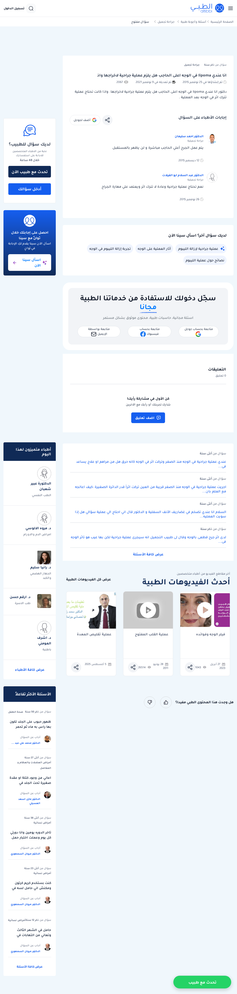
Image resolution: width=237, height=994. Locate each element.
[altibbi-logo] (207, 8)
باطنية (47, 649)
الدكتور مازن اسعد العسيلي (29, 801)
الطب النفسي (41, 495)
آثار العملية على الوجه (154, 248)
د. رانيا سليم (40, 567)
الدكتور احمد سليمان (189, 136)
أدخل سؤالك (29, 189)
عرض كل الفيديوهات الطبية (88, 579)
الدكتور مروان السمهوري (25, 854)
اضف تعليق (144, 418)
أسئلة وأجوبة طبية (193, 21)
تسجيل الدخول (14, 8)
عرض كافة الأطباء (29, 669)
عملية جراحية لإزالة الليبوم (198, 248)
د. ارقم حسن (20, 597)
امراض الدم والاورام (37, 534)
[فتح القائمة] (229, 8)
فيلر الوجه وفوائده (210, 634)
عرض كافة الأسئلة (148, 554)
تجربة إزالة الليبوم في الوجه (110, 248)
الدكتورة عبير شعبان (41, 486)
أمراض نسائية (42, 822)
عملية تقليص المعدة (94, 634)
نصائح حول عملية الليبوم (205, 260)
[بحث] (31, 8)
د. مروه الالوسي (38, 528)
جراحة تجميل (166, 21)
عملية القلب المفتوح (151, 634)
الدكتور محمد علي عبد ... (25, 743)
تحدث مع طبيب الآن (30, 172)
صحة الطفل (15, 712)
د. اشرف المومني (44, 640)
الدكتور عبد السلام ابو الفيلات (182, 175)
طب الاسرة (23, 603)
